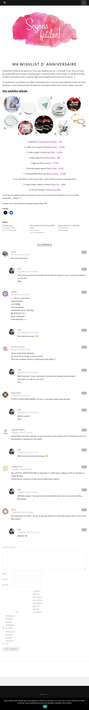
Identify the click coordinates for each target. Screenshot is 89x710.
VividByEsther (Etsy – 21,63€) (51, 152)
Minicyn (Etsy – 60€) (52, 158)
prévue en (60, 179)
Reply (84, 252)
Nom (4, 574)
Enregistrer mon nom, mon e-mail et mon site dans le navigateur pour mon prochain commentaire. (37, 601)
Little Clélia (18, 347)
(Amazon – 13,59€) (58, 174)
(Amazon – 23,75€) (51, 163)
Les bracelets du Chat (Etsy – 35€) (49, 142)
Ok (45, 706)
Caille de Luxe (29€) (52, 190)
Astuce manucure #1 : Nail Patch (68, 225)
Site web (5, 585)
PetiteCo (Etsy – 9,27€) (54, 168)
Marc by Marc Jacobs (31, 179)
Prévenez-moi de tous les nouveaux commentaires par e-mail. (10, 622)
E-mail (5, 579)
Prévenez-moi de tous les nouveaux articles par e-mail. (10, 638)
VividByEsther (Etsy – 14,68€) (53, 147)
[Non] (86, 704)
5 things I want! (7, 225)
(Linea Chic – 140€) (58, 184)
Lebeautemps (18, 430)
